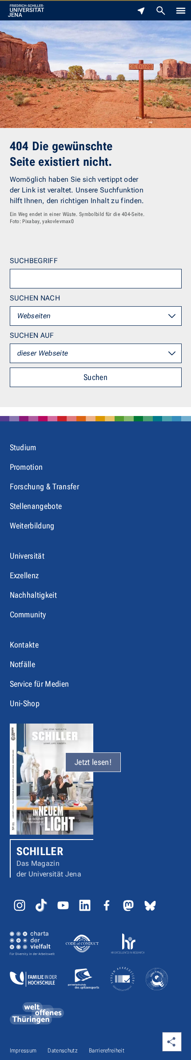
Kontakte (24, 644)
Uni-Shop (25, 703)
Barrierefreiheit (106, 1050)
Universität (27, 555)
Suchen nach (35, 298)
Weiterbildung (32, 525)
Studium (23, 447)
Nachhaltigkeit (33, 595)
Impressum (23, 1050)
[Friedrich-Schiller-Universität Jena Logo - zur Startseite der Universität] (26, 10)
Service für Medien (39, 683)
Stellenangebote (36, 506)
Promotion (26, 467)
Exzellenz (24, 575)
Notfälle (23, 664)
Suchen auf (32, 335)
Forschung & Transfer (44, 486)
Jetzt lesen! (93, 762)
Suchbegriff (34, 260)
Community (28, 614)
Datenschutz (63, 1050)
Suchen (95, 377)
